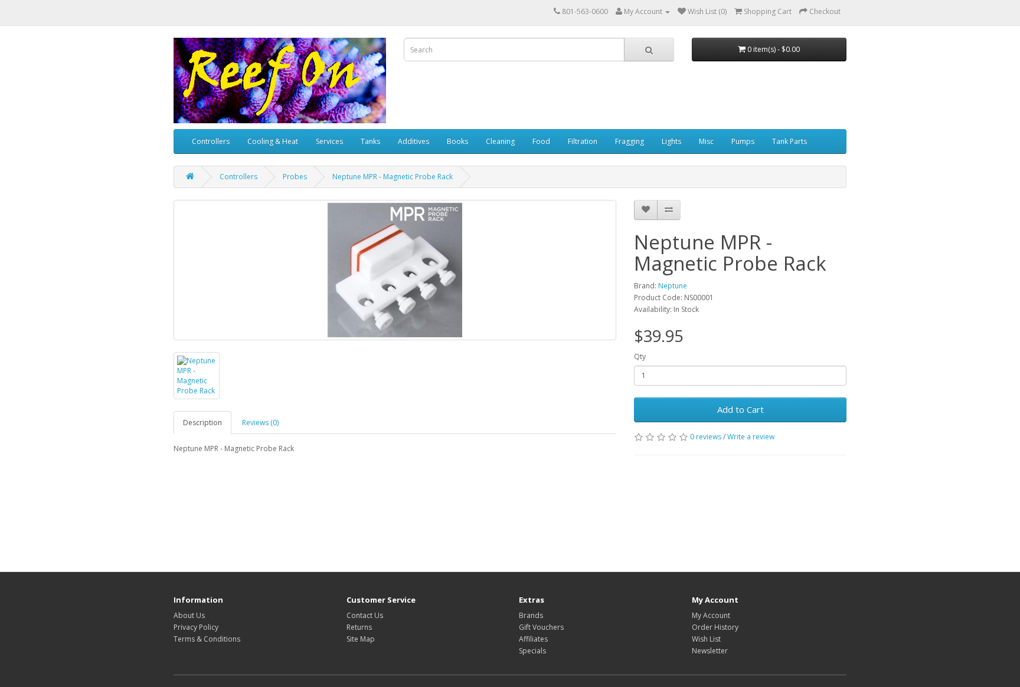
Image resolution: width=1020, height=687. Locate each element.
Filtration (582, 141)
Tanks (370, 141)
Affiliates (533, 639)
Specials (532, 651)
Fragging (629, 141)
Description (202, 423)
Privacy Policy (196, 627)
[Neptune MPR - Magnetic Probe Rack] (395, 270)
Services (329, 141)
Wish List (706, 639)
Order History (715, 627)
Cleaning (500, 141)
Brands (531, 615)
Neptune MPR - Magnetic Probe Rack (392, 177)
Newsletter (710, 651)
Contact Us (364, 615)
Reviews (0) (260, 423)
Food (541, 141)
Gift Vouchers (541, 627)
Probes (295, 177)
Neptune (672, 286)
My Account (711, 615)
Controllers (211, 141)
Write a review (750, 437)
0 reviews (705, 437)
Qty (640, 356)
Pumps (742, 141)
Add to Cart (740, 409)
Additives (413, 141)
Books (457, 141)
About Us (189, 615)
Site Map (360, 639)
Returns (359, 627)
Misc (706, 141)
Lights (671, 141)
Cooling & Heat (272, 141)
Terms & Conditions (207, 639)
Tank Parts (789, 141)
